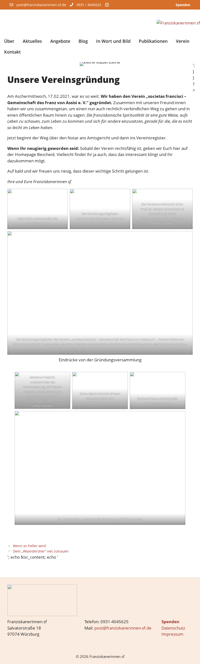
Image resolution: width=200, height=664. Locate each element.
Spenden (183, 4)
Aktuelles (32, 41)
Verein (182, 41)
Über (9, 41)
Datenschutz (173, 628)
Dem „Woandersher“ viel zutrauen (41, 551)
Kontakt (12, 52)
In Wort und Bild (113, 41)
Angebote (60, 41)
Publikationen (153, 41)
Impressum (172, 634)
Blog (83, 41)
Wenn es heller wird (29, 545)
